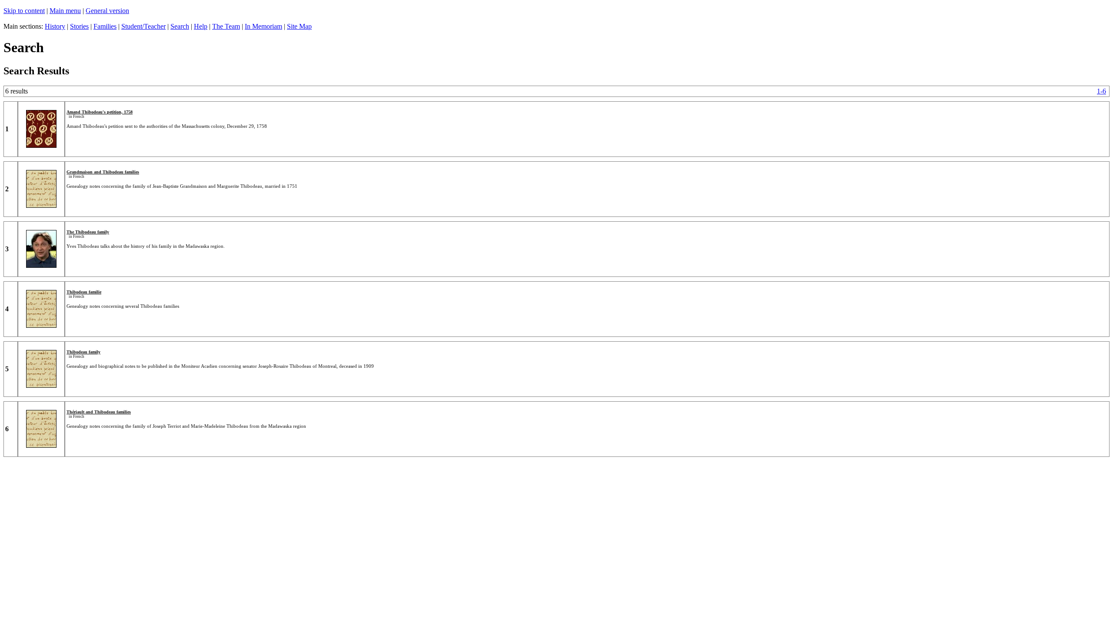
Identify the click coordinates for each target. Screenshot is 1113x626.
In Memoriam (263, 26)
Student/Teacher (143, 26)
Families (105, 26)
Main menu (65, 10)
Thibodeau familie (84, 292)
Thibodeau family (83, 352)
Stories (79, 26)
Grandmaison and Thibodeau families (103, 172)
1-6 (1101, 91)
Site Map (299, 26)
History (55, 26)
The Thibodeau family (88, 232)
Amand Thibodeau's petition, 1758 (100, 112)
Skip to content (24, 10)
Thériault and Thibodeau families (99, 412)
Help (200, 26)
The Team (226, 26)
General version (107, 10)
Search (179, 26)
